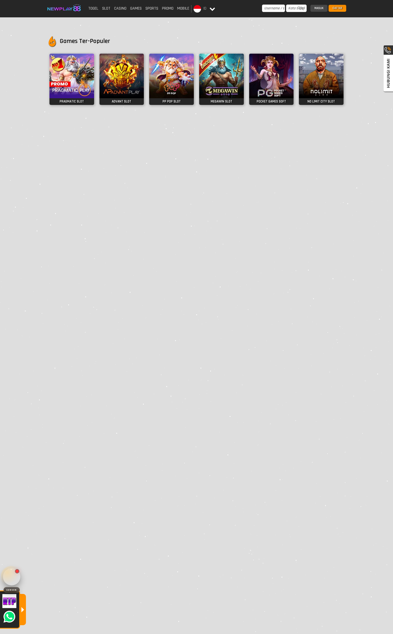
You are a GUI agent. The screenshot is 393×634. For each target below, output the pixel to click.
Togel (93, 8)
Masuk (318, 8)
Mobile (183, 8)
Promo (168, 8)
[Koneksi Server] (11, 576)
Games (136, 8)
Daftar (337, 8)
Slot (106, 8)
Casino (120, 8)
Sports (151, 8)
